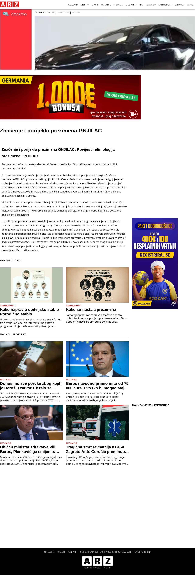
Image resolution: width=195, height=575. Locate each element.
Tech (141, 4)
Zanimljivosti (165, 4)
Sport (95, 4)
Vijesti (84, 4)
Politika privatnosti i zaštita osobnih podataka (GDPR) (105, 552)
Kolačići (61, 552)
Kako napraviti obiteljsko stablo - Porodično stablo (30, 311)
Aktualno (106, 4)
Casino (150, 4)
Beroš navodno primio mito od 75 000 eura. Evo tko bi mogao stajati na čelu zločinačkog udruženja (97, 385)
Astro (190, 4)
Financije (118, 4)
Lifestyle (130, 4)
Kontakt (72, 552)
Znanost (179, 4)
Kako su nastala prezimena (91, 309)
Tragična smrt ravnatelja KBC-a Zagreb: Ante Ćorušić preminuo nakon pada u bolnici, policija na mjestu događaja (96, 449)
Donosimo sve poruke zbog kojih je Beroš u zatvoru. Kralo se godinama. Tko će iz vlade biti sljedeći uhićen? (31, 385)
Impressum (49, 552)
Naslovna (73, 4)
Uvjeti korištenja (143, 552)
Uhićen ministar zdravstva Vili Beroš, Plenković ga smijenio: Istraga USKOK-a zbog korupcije (30, 449)
